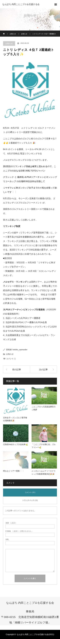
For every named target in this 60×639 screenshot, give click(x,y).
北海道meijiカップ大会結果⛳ (15, 444)
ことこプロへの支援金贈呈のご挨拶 (44, 408)
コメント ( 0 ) (30, 492)
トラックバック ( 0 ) (30, 500)
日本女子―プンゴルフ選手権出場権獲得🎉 (15, 419)
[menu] (55, 4)
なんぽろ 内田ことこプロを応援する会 (21, 4)
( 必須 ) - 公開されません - (19, 531)
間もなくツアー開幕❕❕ (13, 471)
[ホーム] (4, 32)
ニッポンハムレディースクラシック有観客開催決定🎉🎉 (44, 472)
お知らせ (9, 43)
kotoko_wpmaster (20, 350)
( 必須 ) (11, 523)
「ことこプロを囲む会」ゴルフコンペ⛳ (44, 445)
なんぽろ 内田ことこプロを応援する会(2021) (35, 634)
